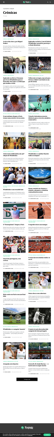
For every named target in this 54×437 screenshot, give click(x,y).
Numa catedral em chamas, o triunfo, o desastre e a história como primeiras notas (38, 190)
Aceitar (47, 434)
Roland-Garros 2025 (15, 255)
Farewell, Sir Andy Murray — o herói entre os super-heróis (38, 365)
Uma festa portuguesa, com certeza (12, 259)
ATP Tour (5, 113)
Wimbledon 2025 (10, 151)
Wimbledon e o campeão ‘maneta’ (14, 329)
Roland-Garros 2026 (15, 113)
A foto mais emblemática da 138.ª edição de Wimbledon (13, 155)
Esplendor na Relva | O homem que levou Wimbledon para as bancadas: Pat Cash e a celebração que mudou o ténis (14, 80)
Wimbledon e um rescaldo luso (13, 190)
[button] (4, 2)
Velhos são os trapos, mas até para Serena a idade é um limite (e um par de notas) (39, 80)
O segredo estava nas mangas (37, 225)
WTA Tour (41, 75)
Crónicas (5, 75)
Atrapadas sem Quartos (10, 364)
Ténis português (6, 256)
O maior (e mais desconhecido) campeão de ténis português (38, 330)
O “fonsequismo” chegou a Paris (13, 225)
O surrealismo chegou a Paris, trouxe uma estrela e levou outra (13, 117)
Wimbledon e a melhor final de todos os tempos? (38, 155)
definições (30, 435)
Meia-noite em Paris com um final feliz (14, 295)
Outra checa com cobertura (37, 293)
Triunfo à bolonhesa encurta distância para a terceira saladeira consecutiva (39, 118)
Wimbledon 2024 (36, 290)
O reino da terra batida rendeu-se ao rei (39, 258)
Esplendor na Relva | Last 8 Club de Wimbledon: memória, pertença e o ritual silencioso (39, 43)
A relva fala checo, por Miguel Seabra (12, 42)
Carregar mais (27, 379)
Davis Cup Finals (36, 113)
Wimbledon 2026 (10, 75)
